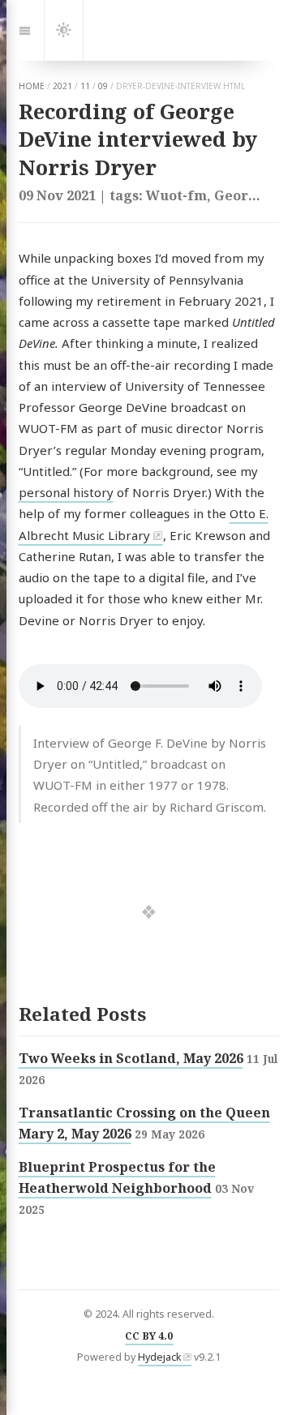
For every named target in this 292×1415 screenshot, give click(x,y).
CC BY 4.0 (149, 1336)
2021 (62, 86)
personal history (66, 492)
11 (85, 86)
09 (103, 86)
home (32, 86)
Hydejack (160, 1357)
